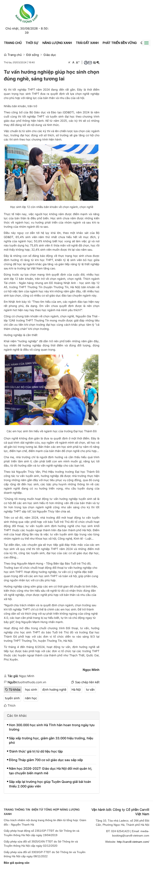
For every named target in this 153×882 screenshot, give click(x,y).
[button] (86, 62)
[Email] (90, 62)
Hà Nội (76, 689)
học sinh (31, 689)
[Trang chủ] (26, 13)
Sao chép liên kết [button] (87, 682)
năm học (31, 698)
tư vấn (90, 689)
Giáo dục (49, 55)
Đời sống (32, 55)
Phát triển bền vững (120, 43)
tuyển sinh (12, 698)
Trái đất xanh (87, 43)
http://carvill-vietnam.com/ (133, 841)
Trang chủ (13, 43)
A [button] (69, 62)
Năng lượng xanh (57, 43)
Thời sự (32, 43)
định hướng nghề (54, 689)
